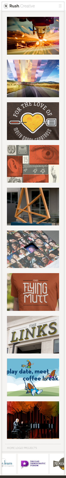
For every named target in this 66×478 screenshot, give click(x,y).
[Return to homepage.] (19, 6)
